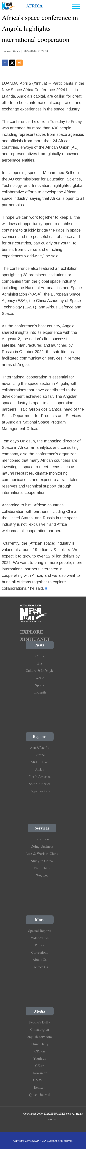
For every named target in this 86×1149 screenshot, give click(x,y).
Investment (42, 839)
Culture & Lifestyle (40, 670)
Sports (39, 684)
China (39, 655)
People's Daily (39, 1022)
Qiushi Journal (39, 1094)
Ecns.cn (39, 1087)
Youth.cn (39, 1058)
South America (40, 783)
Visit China (42, 868)
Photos (40, 945)
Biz (39, 663)
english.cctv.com (39, 1036)
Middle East (39, 761)
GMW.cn (39, 1080)
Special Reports (39, 930)
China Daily (39, 1043)
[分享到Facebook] (5, 63)
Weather (42, 875)
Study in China (42, 860)
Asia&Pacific (39, 747)
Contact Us (40, 966)
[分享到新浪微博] (19, 63)
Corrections (39, 952)
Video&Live (40, 937)
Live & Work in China (42, 853)
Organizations (40, 790)
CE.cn (39, 1065)
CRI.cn (39, 1051)
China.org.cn (39, 1029)
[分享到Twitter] (12, 63)
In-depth (40, 692)
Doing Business (42, 846)
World (39, 677)
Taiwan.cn (39, 1072)
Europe (39, 754)
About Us (40, 959)
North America (40, 776)
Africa (39, 769)
